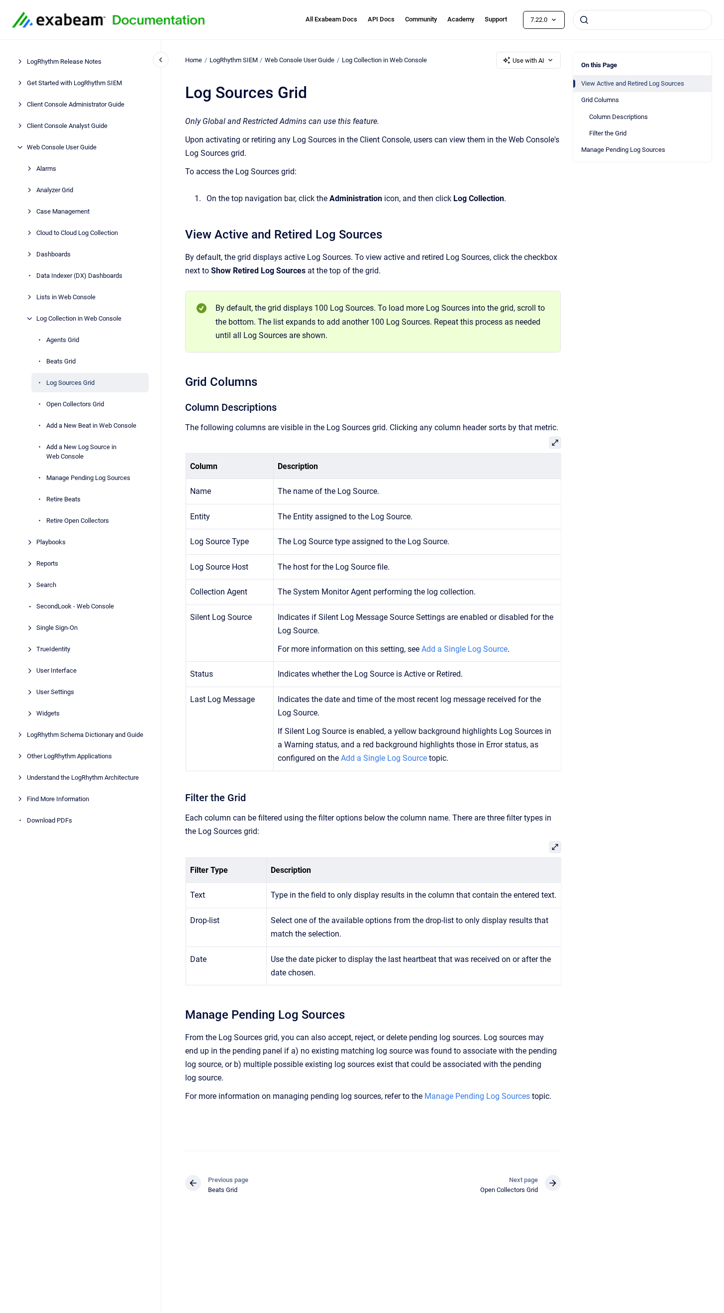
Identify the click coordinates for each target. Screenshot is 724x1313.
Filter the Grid (607, 133)
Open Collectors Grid (75, 404)
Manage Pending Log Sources (88, 477)
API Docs (381, 19)
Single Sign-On (57, 627)
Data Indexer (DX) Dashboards (79, 275)
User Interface (56, 670)
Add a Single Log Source (464, 649)
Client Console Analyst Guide (67, 125)
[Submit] (584, 20)
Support (496, 19)
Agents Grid (62, 340)
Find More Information (58, 799)
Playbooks (51, 542)
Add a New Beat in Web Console (91, 425)
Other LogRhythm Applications (69, 756)
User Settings (55, 692)
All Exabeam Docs (331, 19)
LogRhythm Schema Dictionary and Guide (85, 734)
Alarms (46, 168)
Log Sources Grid (70, 382)
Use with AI (528, 60)
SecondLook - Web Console (75, 606)
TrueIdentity (53, 649)
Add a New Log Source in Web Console (81, 452)
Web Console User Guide (62, 147)
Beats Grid (61, 361)
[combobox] (642, 19)
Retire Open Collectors (77, 520)
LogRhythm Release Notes (64, 61)
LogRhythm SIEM (233, 60)
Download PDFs (49, 820)
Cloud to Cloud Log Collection (77, 233)
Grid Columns (600, 100)
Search (46, 585)
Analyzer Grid (54, 190)
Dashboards (53, 254)
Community (421, 19)
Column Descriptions (618, 116)
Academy (460, 19)
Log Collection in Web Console (78, 318)
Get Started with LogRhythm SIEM (74, 83)
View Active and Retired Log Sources (632, 83)
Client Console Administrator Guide (75, 104)
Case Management (63, 211)
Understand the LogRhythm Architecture (83, 777)
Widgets (48, 713)
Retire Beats (63, 499)
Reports (47, 563)
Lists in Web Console (66, 297)
